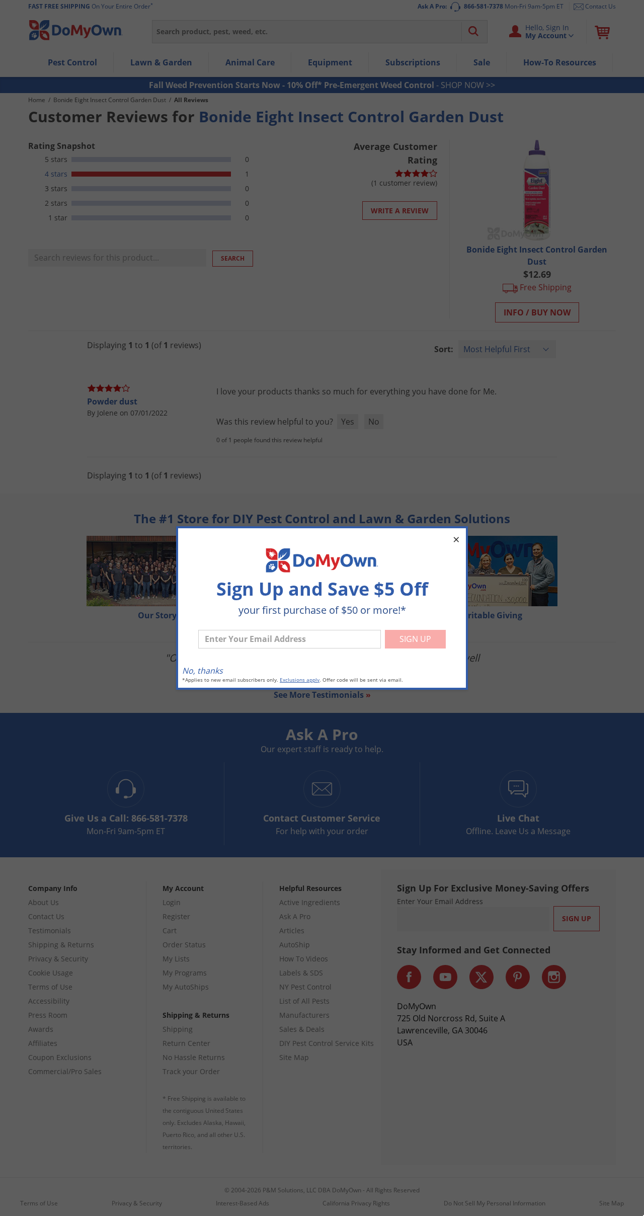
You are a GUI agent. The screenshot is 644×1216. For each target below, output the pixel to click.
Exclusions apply (299, 680)
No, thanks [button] (202, 670)
